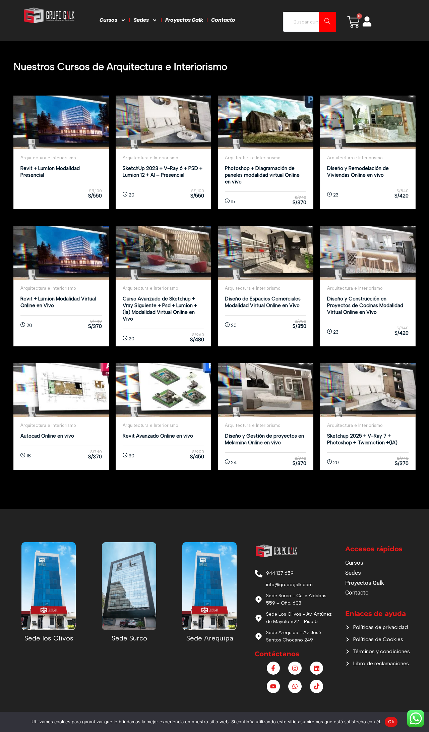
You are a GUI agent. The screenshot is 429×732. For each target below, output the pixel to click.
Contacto (223, 19)
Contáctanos (277, 654)
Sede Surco (129, 638)
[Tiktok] (316, 686)
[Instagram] (295, 668)
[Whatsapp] (295, 686)
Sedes (141, 19)
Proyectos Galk (184, 19)
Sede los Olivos (48, 638)
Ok (391, 721)
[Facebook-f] (273, 668)
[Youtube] (273, 686)
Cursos (108, 19)
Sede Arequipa (209, 638)
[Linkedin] (316, 668)
